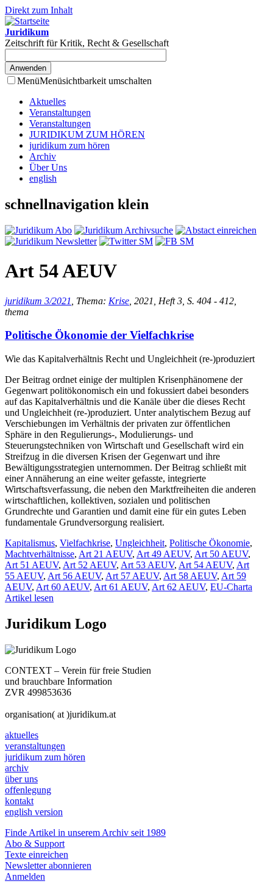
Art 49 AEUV (163, 554)
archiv (17, 768)
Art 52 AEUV (89, 565)
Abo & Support (35, 843)
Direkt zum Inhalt (39, 10)
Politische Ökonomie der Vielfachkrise (99, 335)
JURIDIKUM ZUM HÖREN (87, 134)
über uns (21, 779)
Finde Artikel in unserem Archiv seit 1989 (85, 832)
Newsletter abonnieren (48, 865)
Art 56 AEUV (74, 576)
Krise (118, 301)
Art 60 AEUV (63, 587)
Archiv (42, 156)
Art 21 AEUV (105, 554)
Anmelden (25, 876)
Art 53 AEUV (147, 565)
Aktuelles (47, 101)
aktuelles (21, 735)
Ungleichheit (140, 543)
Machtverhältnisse (39, 554)
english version (34, 812)
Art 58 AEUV (190, 576)
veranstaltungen (35, 746)
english (43, 178)
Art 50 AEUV (221, 554)
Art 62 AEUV (178, 587)
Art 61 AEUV (120, 587)
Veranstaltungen (60, 112)
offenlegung (28, 790)
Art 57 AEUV (132, 576)
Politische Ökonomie (209, 543)
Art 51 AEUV (31, 565)
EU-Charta (231, 587)
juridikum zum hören (69, 145)
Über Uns (48, 167)
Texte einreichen (36, 854)
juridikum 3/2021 (38, 301)
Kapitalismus (30, 543)
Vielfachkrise (85, 543)
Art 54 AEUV (205, 565)
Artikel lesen (29, 598)
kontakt (19, 801)
